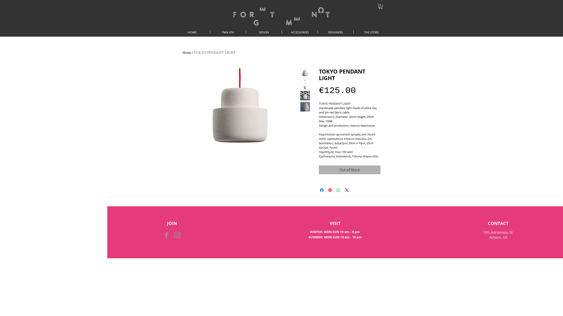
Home (187, 52)
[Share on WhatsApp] (338, 190)
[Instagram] (177, 235)
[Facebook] (166, 235)
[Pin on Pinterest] (330, 190)
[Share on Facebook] (321, 190)
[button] (380, 6)
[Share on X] (346, 190)
